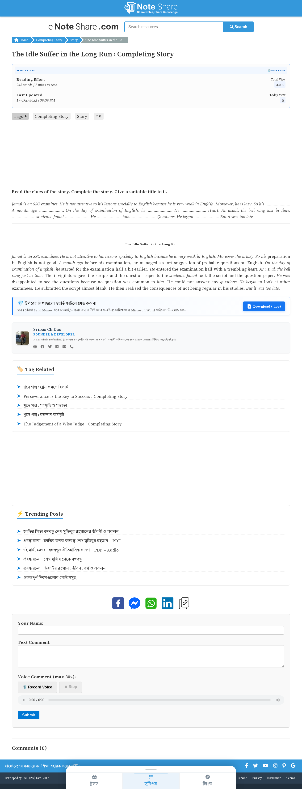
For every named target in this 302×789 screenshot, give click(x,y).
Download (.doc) (267, 306)
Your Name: (30, 623)
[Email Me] (64, 347)
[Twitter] (50, 347)
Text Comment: (34, 642)
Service (242, 778)
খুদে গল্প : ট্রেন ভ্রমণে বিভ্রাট (42, 387)
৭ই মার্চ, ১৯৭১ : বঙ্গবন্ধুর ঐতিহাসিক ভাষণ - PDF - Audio (68, 550)
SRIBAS (29, 778)
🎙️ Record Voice (37, 687)
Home (23, 40)
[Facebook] (42, 347)
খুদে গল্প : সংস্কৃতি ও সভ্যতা (42, 405)
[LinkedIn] (57, 347)
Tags (18, 116)
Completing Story (49, 40)
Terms (290, 778)
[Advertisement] (151, 155)
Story (74, 40)
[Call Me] (71, 347)
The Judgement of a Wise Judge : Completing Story (69, 424)
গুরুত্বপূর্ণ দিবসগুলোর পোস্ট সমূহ (46, 578)
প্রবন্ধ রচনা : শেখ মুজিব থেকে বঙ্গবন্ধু (49, 559)
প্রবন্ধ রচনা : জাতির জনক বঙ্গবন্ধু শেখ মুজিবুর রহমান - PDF (69, 541)
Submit (28, 715)
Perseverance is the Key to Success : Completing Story (72, 396)
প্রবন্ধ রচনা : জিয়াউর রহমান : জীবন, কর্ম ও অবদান (61, 568)
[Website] (35, 347)
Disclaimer (274, 778)
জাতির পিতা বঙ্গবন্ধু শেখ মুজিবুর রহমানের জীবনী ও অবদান (68, 531)
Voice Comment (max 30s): (47, 676)
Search (240, 27)
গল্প (99, 116)
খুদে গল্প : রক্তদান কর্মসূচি (40, 415)
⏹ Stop (70, 687)
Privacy (257, 778)
